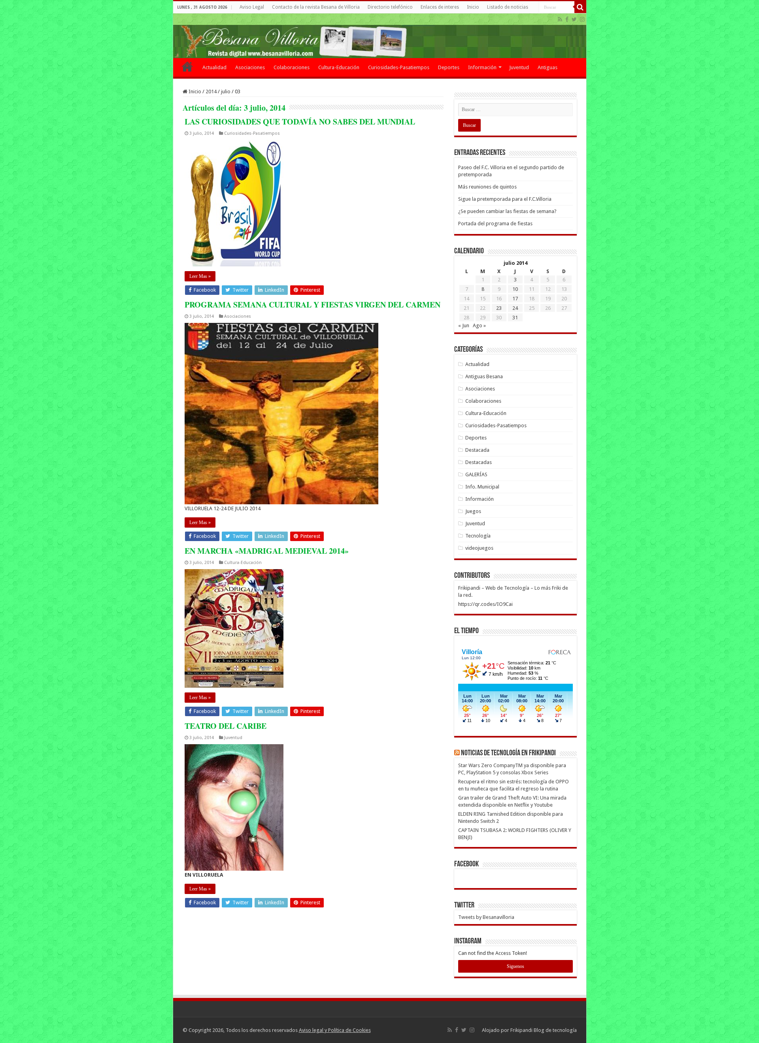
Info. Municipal (482, 487)
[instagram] (582, 19)
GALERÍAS (476, 474)
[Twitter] (574, 19)
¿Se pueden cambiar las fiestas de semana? (507, 211)
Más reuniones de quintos (487, 187)
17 (515, 299)
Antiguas (547, 67)
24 (515, 308)
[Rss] (560, 19)
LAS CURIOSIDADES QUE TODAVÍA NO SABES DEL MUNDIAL (300, 121)
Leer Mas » (200, 276)
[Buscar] (580, 7)
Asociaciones (250, 67)
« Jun (463, 325)
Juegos (473, 511)
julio (225, 91)
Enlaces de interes (440, 7)
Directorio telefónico (390, 7)
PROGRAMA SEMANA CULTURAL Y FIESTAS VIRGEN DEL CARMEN (312, 304)
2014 (211, 91)
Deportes (448, 67)
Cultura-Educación (338, 67)
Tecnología (478, 536)
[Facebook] (567, 19)
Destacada (477, 450)
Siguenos (515, 966)
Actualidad (214, 67)
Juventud (519, 67)
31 (515, 318)
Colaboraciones (292, 67)
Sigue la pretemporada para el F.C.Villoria (504, 199)
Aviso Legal (252, 7)
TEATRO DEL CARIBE (225, 726)
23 (499, 308)
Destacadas (478, 462)
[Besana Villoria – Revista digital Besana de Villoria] (379, 35)
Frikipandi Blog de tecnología (543, 1030)
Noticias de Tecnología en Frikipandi (508, 753)
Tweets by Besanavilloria (486, 917)
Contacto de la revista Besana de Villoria (316, 7)
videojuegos (479, 548)
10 (515, 289)
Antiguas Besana (484, 376)
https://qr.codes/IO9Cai (485, 604)
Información (482, 67)
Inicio (473, 7)
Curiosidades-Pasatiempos (398, 67)
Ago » (479, 325)
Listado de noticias (507, 7)
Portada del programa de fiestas (495, 223)
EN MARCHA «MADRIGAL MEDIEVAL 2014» (267, 550)
